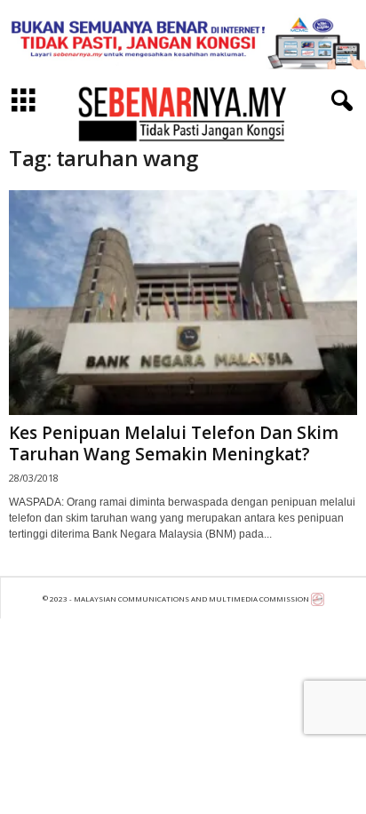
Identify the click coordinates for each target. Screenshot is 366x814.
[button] (338, 101)
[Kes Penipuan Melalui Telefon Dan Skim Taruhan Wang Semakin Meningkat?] (183, 302)
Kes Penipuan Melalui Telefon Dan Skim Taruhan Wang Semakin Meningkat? (173, 443)
